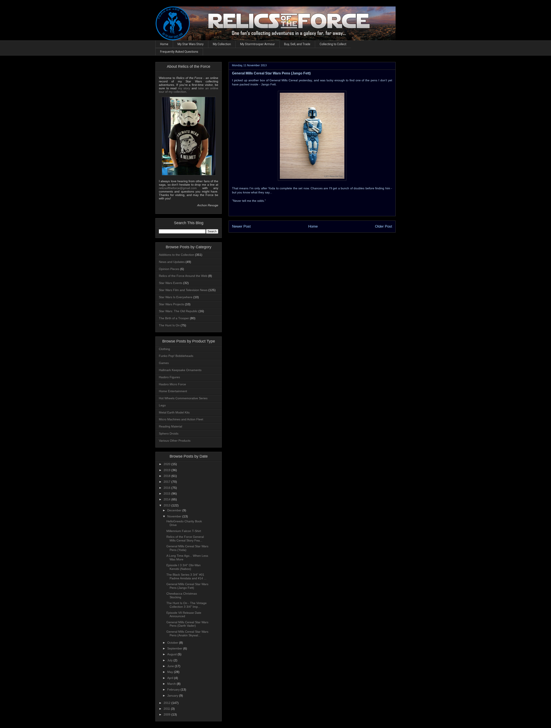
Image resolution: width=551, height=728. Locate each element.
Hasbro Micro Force (172, 384)
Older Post (383, 226)
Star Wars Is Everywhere (175, 297)
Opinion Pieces (169, 269)
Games (164, 363)
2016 (167, 487)
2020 (167, 464)
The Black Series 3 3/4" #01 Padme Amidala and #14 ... (186, 576)
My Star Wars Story (191, 44)
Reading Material (170, 426)
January (173, 695)
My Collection (222, 44)
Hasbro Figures (169, 377)
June (171, 666)
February (174, 689)
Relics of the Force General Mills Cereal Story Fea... (185, 538)
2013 (167, 505)
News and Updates (172, 262)
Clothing (164, 349)
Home (164, 44)
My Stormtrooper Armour (257, 44)
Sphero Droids (168, 433)
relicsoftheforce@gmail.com (178, 188)
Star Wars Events (170, 283)
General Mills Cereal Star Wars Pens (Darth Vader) (187, 624)
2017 (167, 481)
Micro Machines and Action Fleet (181, 419)
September (175, 648)
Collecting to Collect (333, 44)
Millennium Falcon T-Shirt (183, 531)
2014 (167, 499)
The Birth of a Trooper (174, 318)
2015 (167, 493)
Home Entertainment (173, 391)
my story (184, 88)
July (170, 660)
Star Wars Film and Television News (183, 290)
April (170, 678)
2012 (167, 703)
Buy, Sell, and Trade (297, 44)
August (172, 654)
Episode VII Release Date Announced (183, 614)
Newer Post (241, 226)
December (174, 510)
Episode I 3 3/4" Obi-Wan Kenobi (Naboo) (183, 567)
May (170, 672)
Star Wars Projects (171, 304)
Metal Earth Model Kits (174, 412)
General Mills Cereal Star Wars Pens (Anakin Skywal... (187, 633)
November (174, 516)
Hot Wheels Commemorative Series (183, 398)
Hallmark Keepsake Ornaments (180, 370)
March (172, 683)
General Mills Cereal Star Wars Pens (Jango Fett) (187, 585)
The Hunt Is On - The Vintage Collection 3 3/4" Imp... (186, 604)
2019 (167, 470)
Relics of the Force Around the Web (183, 276)
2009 (167, 714)
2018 (167, 476)
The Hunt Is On (169, 325)
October (173, 642)
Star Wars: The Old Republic (178, 311)
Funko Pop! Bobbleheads (176, 356)
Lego (162, 405)
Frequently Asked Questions (179, 51)
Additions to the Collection (176, 254)
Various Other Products (174, 440)
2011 (167, 708)
